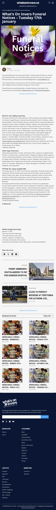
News (23, 432)
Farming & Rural (6, 484)
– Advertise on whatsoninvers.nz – (28, 93)
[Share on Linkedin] (12, 254)
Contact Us (27, 471)
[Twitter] (6, 421)
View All (46, 316)
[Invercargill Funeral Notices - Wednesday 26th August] (12, 327)
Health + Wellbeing (7, 489)
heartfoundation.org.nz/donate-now (13, 141)
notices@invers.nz (44, 79)
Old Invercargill (6, 492)
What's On (24, 450)
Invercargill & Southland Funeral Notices (16, 10)
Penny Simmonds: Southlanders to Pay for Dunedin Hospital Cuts (15, 272)
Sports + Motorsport (27, 445)
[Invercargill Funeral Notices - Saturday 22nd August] (39, 351)
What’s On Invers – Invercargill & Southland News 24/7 (22, 506)
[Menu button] (3, 3)
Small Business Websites (28, 508)
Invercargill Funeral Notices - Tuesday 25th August (38, 338)
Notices (9, 68)
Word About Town (27, 440)
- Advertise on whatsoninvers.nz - (28, 6)
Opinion (24, 455)
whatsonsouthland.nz (43, 90)
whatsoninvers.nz (27, 90)
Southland (24, 434)
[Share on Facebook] (4, 254)
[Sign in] (53, 3)
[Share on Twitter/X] (8, 254)
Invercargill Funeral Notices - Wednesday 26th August (11, 338)
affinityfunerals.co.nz (8, 198)
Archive (24, 461)
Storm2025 (25, 458)
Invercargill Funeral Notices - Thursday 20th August (39, 386)
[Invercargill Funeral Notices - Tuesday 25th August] (39, 327)
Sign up (4, 432)
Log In (4, 434)
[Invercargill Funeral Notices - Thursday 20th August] (39, 375)
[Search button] (50, 3)
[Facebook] (3, 421)
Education (5, 497)
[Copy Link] (16, 254)
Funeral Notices (26, 437)
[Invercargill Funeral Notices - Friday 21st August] (12, 375)
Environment (5, 487)
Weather (24, 447)
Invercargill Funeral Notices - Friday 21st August (11, 386)
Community (5, 479)
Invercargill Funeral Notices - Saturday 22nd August (39, 362)
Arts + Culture (6, 495)
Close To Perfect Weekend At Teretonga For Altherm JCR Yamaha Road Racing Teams (41, 295)
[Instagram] (10, 421)
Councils (24, 453)
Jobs (3, 476)
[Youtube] (13, 421)
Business (4, 481)
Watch (23, 442)
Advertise (26, 474)
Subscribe (44, 417)
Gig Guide (4, 474)
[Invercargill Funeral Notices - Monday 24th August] (12, 351)
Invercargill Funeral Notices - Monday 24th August (11, 362)
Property (4, 471)
